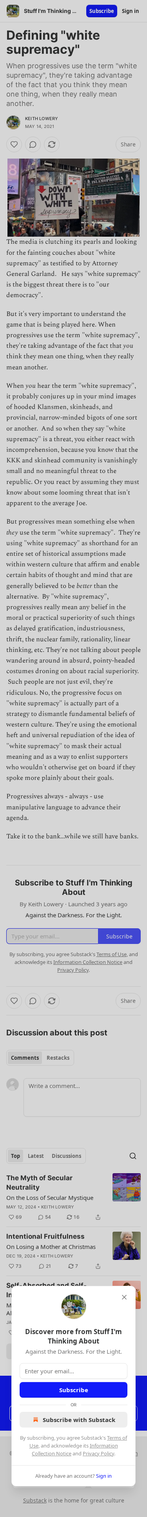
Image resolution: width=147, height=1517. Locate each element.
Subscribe (73, 1390)
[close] (124, 1297)
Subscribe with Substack (79, 1420)
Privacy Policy (98, 1453)
